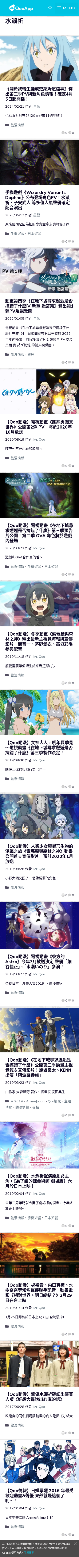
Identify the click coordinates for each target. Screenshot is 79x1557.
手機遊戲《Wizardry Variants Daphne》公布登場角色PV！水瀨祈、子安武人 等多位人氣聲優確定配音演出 (37, 200)
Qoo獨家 (54, 1101)
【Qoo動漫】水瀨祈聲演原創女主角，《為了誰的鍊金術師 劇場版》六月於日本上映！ (38, 1181)
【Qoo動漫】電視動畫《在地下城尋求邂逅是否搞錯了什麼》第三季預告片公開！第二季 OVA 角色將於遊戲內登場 (39, 533)
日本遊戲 (34, 234)
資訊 (31, 354)
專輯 (35, 1107)
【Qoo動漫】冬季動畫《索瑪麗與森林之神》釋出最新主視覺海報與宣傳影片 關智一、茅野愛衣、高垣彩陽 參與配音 (39, 641)
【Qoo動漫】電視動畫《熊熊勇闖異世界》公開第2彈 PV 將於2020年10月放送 (39, 427)
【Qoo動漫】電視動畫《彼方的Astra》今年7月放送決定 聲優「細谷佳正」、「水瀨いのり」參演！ (38, 961)
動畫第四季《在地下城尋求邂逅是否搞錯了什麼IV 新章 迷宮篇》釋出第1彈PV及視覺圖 (39, 306)
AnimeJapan (35, 1101)
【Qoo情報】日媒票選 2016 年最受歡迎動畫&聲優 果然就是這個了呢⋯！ (39, 1495)
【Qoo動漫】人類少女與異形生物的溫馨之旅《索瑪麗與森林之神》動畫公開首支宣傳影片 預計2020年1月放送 (39, 854)
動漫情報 (17, 125)
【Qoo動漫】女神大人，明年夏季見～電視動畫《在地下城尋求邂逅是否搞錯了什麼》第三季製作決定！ (39, 747)
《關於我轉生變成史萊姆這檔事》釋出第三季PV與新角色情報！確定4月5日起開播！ (39, 94)
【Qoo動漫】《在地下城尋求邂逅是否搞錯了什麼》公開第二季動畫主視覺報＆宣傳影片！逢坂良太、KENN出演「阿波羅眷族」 (39, 1067)
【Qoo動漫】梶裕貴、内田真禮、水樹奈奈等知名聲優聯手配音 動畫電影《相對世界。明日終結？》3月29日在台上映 (39, 1292)
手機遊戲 (17, 234)
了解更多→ (30, 1552)
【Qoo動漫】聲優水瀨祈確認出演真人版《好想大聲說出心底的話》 (39, 1397)
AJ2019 (17, 1101)
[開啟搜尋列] (50, 8)
